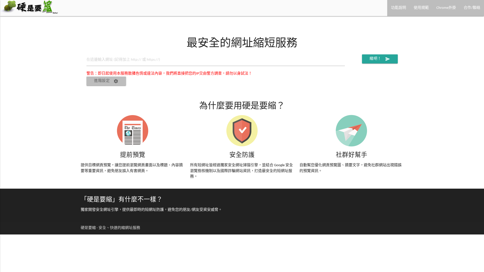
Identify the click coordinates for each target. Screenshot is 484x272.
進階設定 (106, 81)
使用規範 (421, 8)
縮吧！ (380, 58)
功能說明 (398, 8)
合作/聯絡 (472, 8)
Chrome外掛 (446, 8)
